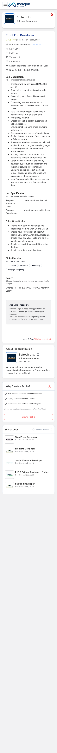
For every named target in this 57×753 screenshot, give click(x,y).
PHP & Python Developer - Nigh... (32, 472)
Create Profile (28, 417)
